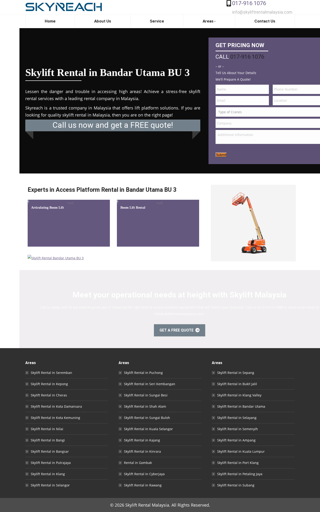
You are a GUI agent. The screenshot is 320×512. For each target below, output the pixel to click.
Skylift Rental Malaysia (147, 505)
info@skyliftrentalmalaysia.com (262, 12)
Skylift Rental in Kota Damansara (56, 406)
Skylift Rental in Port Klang (238, 462)
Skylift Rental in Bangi (48, 440)
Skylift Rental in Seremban (51, 372)
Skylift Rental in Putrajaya (51, 462)
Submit (221, 155)
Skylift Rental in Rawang (143, 485)
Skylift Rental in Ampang (236, 440)
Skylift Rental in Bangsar (50, 451)
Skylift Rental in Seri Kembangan (149, 384)
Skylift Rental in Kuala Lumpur (241, 451)
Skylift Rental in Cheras (49, 395)
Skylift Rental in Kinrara (142, 451)
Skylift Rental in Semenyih (237, 429)
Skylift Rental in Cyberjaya (144, 474)
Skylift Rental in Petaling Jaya (239, 474)
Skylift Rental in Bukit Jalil (237, 384)
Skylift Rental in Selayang (237, 417)
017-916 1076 (249, 3)
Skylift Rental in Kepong (49, 384)
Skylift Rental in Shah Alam (145, 406)
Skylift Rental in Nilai (47, 429)
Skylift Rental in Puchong (143, 372)
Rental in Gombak (138, 462)
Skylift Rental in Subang (235, 485)
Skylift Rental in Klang (48, 474)
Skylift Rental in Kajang (142, 440)
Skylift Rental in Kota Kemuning (55, 417)
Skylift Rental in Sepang (235, 372)
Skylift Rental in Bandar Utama (241, 406)
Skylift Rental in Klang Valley (239, 395)
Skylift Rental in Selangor (50, 485)
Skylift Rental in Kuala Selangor (148, 429)
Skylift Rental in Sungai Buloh (147, 417)
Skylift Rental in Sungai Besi (145, 395)
